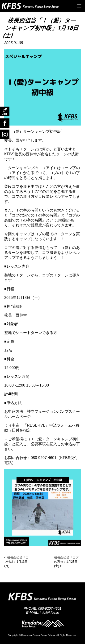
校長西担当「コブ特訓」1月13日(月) (16, 562)
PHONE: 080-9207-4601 (42, 608)
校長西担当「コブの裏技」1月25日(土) (66, 562)
